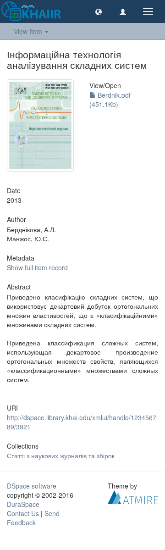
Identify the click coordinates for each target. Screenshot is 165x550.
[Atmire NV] (133, 496)
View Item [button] (29, 31)
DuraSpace (23, 504)
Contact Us (23, 513)
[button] (98, 11)
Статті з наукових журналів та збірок (61, 455)
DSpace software (31, 485)
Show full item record (37, 267)
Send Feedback (33, 518)
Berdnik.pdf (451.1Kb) (110, 99)
